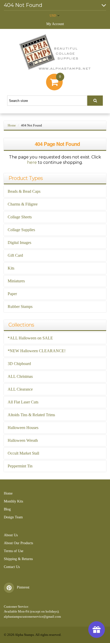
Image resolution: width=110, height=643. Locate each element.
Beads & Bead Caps (24, 191)
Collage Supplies (21, 230)
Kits (11, 268)
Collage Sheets (20, 217)
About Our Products (18, 543)
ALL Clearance (20, 389)
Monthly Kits (13, 501)
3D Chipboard (19, 363)
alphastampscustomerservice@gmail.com (32, 616)
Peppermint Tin (20, 466)
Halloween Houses (23, 427)
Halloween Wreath (23, 440)
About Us (11, 535)
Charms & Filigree (23, 204)
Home (12, 125)
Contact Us (12, 567)
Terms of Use (13, 551)
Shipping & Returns (18, 559)
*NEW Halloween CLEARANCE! (36, 351)
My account (55, 24)
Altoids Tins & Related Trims (31, 415)
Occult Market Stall (23, 453)
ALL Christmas (20, 376)
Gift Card (15, 255)
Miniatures (16, 281)
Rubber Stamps (20, 306)
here (32, 162)
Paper (12, 294)
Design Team (13, 517)
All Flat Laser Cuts (23, 402)
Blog (7, 509)
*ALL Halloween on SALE (30, 338)
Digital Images (19, 242)
